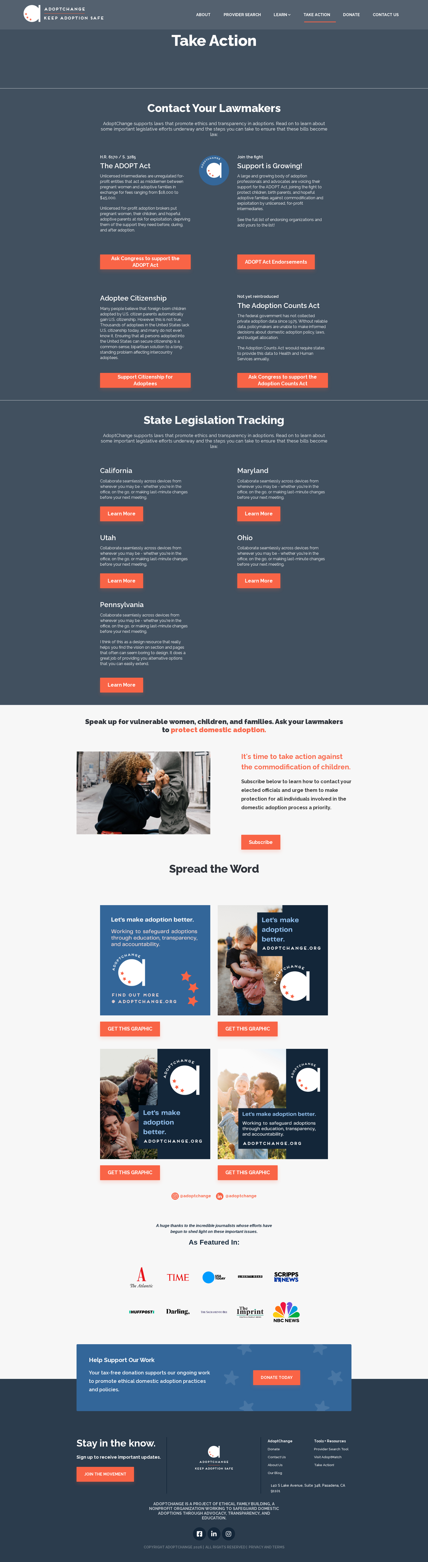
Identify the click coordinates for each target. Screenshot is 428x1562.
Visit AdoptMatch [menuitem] (328, 1457)
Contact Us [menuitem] (277, 1457)
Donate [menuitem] (274, 1449)
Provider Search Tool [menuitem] (331, 1449)
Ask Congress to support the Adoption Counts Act (282, 380)
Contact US (386, 14)
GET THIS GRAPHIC (130, 1029)
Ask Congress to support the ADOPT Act (145, 261)
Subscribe (261, 842)
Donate (351, 14)
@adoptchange (195, 1196)
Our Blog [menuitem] (275, 1473)
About (203, 14)
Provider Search (242, 14)
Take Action (316, 14)
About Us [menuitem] (275, 1465)
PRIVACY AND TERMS (267, 1547)
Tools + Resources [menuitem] (330, 1441)
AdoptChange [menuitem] (280, 1441)
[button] (282, 15)
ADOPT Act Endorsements (276, 262)
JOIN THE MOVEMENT (105, 1474)
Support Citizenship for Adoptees (145, 380)
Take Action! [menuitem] (324, 1465)
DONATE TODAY (277, 1377)
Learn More (121, 514)
